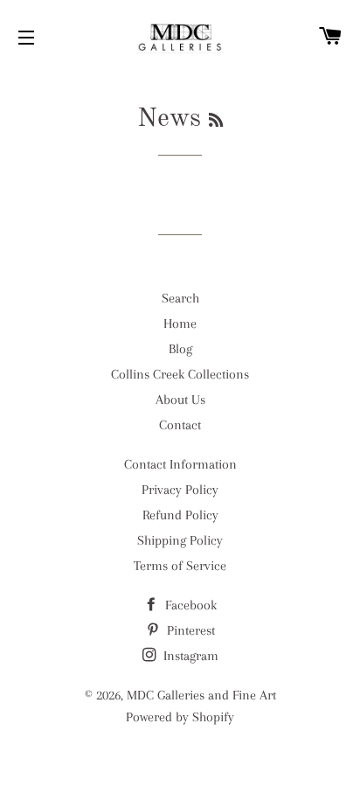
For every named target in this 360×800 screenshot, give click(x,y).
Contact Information (180, 464)
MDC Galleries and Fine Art (201, 695)
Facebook (189, 605)
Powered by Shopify (180, 717)
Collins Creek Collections (180, 374)
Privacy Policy (180, 489)
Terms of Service (180, 566)
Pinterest (189, 630)
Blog (180, 349)
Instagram (189, 656)
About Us (180, 399)
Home (180, 323)
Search (180, 298)
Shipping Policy (180, 540)
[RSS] (216, 121)
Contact (180, 425)
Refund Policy (180, 515)
